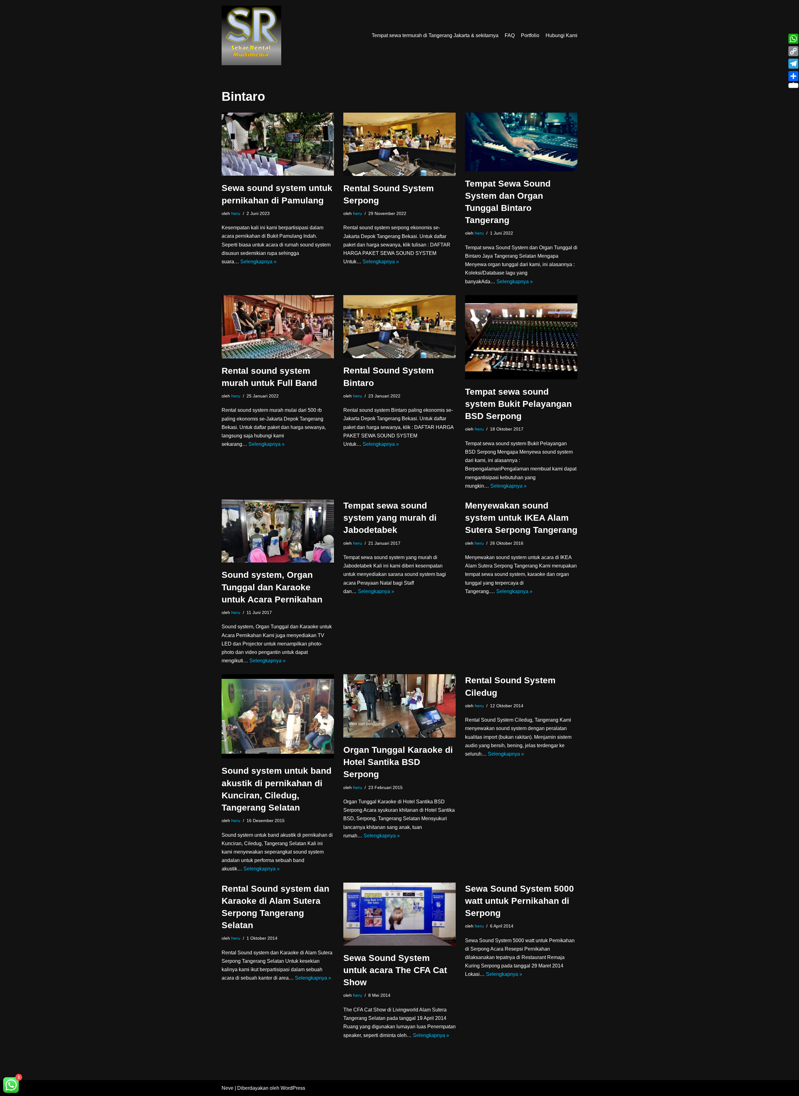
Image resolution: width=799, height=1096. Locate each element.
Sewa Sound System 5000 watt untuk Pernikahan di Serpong (519, 901)
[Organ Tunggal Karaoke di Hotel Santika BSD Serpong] (399, 706)
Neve (227, 1088)
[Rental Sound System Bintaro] (399, 326)
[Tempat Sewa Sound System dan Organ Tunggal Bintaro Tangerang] (521, 142)
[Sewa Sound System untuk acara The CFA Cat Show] (399, 914)
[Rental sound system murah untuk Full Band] (278, 326)
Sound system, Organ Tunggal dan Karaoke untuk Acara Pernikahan (272, 587)
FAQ (510, 35)
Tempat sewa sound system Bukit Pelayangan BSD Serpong (518, 404)
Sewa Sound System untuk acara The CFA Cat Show (395, 970)
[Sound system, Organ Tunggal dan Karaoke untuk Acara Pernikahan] (278, 531)
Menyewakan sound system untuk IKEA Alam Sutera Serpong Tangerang (521, 518)
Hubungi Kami (561, 35)
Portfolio (530, 35)
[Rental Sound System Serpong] (399, 144)
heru (235, 213)
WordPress (293, 1088)
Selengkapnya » (258, 261)
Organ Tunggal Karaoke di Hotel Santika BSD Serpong (398, 762)
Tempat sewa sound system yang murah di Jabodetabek (390, 518)
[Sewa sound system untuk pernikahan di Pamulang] (278, 144)
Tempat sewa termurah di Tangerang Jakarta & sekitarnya (435, 35)
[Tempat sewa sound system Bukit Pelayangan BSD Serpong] (521, 337)
